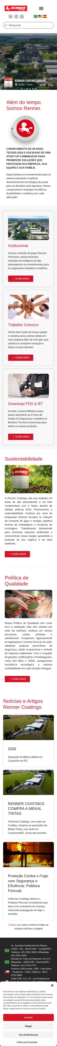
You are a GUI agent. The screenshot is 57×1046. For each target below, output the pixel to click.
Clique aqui (15, 924)
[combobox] (28, 25)
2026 (12, 749)
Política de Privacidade (27, 1042)
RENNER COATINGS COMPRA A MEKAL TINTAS (26, 809)
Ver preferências (28, 1034)
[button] (52, 985)
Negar (28, 1026)
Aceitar (28, 1017)
